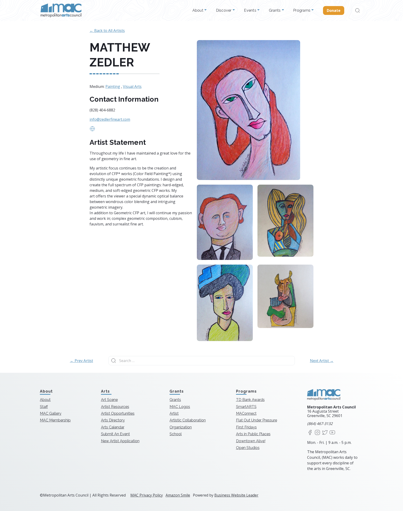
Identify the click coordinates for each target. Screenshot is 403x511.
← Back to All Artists (107, 30)
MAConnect (246, 413)
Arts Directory (113, 420)
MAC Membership (55, 420)
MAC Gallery (50, 413)
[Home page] (61, 10)
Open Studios (248, 447)
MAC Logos (180, 406)
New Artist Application (120, 441)
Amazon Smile (178, 495)
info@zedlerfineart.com (110, 119)
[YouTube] (332, 433)
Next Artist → (322, 361)
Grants (275, 10)
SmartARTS (246, 406)
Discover (224, 10)
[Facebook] (310, 433)
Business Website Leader (236, 495)
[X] (325, 433)
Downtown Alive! (250, 441)
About (198, 10)
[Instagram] (317, 433)
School (176, 434)
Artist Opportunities (118, 413)
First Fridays (246, 427)
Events (250, 10)
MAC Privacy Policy (146, 495)
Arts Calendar (112, 427)
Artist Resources (115, 406)
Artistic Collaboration (188, 420)
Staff (44, 406)
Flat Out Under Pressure (256, 420)
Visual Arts (132, 86)
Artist (174, 413)
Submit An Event (115, 434)
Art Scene (109, 399)
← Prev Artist (81, 361)
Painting (112, 86)
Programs (302, 10)
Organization (181, 427)
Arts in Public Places (253, 434)
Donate (334, 10)
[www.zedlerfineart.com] (92, 130)
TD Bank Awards (250, 399)
